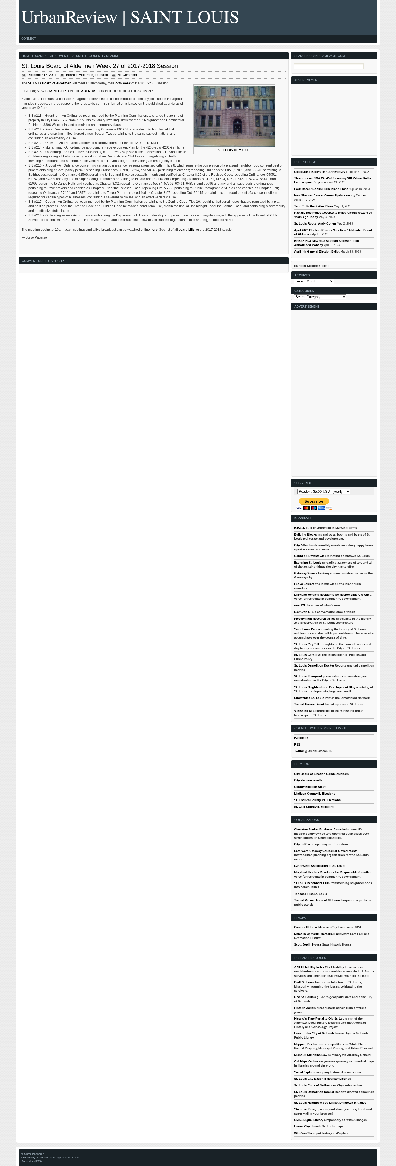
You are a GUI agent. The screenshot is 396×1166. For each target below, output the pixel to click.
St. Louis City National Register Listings (322, 1078)
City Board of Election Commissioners (321, 773)
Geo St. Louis (304, 997)
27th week (123, 83)
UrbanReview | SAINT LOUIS (130, 16)
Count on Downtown (309, 555)
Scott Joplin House (307, 944)
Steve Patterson (34, 1153)
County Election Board (310, 786)
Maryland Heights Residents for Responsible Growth (331, 594)
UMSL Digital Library (308, 1120)
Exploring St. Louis (307, 562)
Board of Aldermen (50, 55)
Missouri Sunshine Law (310, 1055)
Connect (28, 38)
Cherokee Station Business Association (322, 829)
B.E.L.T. (299, 527)
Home (26, 55)
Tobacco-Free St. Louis (310, 893)
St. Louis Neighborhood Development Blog (325, 687)
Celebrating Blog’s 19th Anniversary (319, 171)
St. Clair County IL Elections (314, 806)
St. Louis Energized (308, 676)
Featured (76, 55)
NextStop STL (304, 611)
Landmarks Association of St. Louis (319, 865)
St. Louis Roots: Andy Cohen (315, 223)
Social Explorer (304, 1072)
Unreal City (302, 1126)
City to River (303, 844)
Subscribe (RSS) (31, 1161)
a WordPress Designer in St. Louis (57, 1157)
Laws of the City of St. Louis (314, 1033)
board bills (186, 230)
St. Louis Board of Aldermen (49, 83)
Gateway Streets (305, 573)
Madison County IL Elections (314, 793)
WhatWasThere (304, 1133)
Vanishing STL (304, 710)
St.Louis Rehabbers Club (312, 883)
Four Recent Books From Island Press (321, 189)
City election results (308, 780)
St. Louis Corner (305, 654)
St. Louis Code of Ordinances (315, 1085)
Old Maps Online (306, 1061)
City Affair (301, 545)
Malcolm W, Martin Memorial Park (317, 934)
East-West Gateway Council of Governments (325, 851)
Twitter (299, 751)
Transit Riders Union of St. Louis (317, 900)
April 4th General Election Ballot (317, 251)
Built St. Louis (304, 982)
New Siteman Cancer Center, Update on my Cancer (330, 195)
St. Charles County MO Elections (317, 800)
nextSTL (300, 605)
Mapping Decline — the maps (315, 1044)
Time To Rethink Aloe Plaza (313, 206)
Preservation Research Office (314, 618)
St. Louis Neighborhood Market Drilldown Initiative (330, 1102)
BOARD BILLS (56, 91)
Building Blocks (305, 534)
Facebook (301, 737)
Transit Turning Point (309, 704)
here (154, 230)
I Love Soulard (304, 583)
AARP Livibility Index (309, 967)
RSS (297, 744)
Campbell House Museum (312, 927)
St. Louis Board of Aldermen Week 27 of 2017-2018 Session (100, 66)
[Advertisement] (334, 117)
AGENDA (88, 91)
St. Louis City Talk (307, 644)
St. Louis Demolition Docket (314, 665)
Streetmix (301, 1109)
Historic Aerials (305, 1007)
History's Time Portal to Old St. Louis (320, 1018)
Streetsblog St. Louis (309, 697)
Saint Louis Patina (307, 629)
